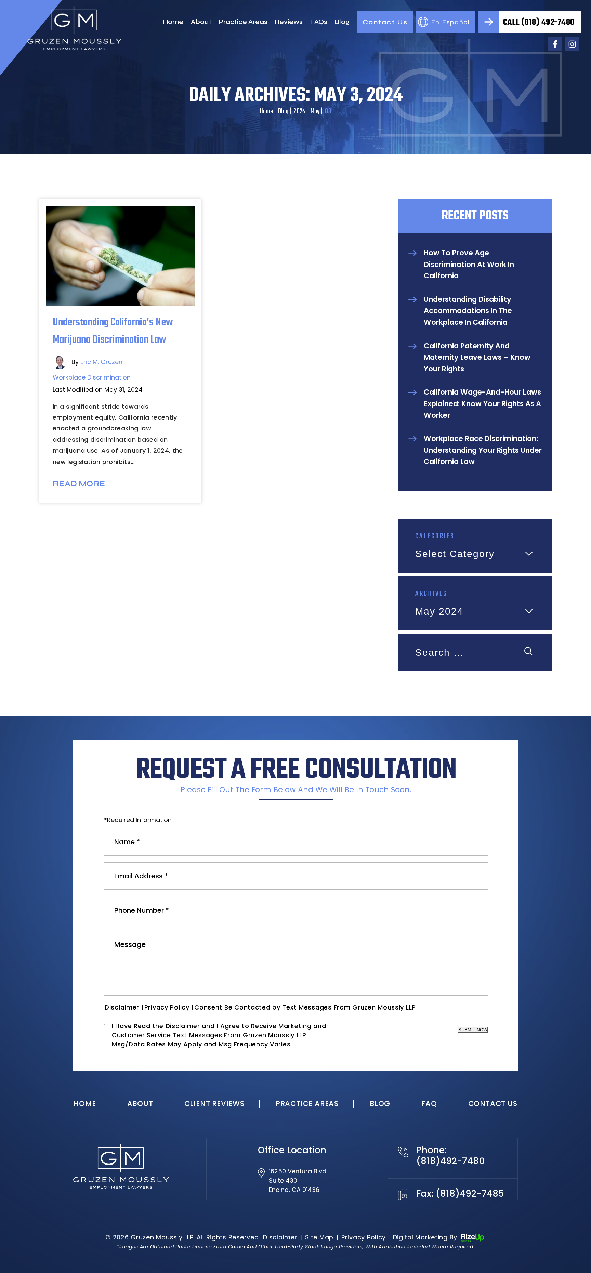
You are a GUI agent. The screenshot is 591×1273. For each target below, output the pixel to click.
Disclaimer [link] (280, 1237)
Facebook (555, 44)
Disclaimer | (124, 1007)
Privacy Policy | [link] (365, 1237)
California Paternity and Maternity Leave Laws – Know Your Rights (477, 357)
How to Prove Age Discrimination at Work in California (469, 264)
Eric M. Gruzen (101, 362)
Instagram (572, 44)
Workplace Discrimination (92, 377)
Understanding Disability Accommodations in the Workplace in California (468, 310)
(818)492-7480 (450, 1161)
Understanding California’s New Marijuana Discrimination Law (113, 331)
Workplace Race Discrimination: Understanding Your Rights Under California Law (483, 450)
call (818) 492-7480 (539, 22)
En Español (450, 22)
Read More (79, 483)
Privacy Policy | (169, 1007)
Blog (342, 22)
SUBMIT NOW (472, 1029)
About (201, 22)
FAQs (318, 22)
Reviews (289, 22)
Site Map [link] (319, 1237)
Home (173, 22)
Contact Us (385, 22)
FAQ (429, 1103)
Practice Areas (243, 22)
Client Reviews (214, 1103)
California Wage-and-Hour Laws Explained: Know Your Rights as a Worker (482, 403)
